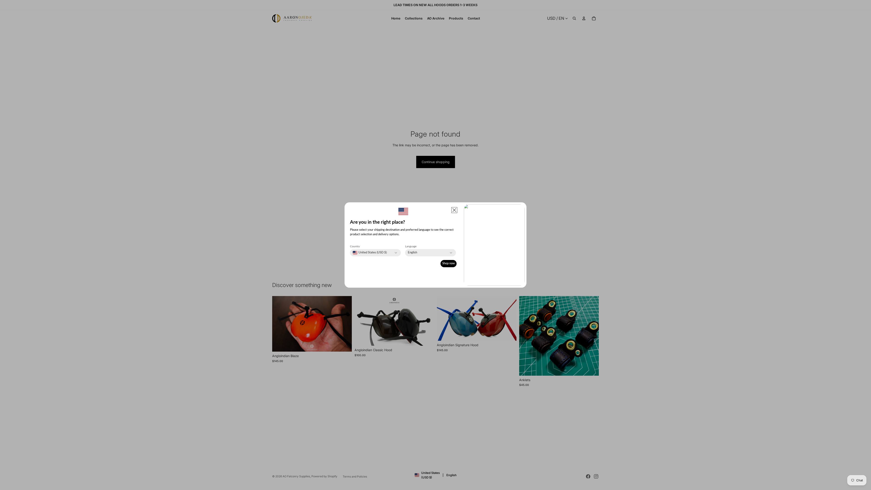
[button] (454, 210)
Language (410, 246)
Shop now (448, 263)
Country (355, 246)
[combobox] (370, 252)
